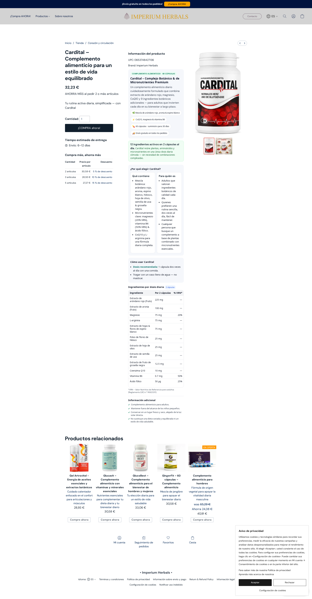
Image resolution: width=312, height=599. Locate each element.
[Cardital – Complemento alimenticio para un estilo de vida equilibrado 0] (209, 146)
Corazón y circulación (101, 43)
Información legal (226, 579)
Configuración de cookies (143, 584)
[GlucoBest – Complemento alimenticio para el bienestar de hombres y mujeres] (141, 458)
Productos (42, 16)
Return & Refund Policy (201, 579)
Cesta (192, 542)
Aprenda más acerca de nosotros (256, 574)
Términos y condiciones (111, 579)
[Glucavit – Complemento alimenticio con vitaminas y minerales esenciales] (110, 458)
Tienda (80, 43)
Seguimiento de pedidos (144, 544)
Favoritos (168, 542)
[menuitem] (240, 43)
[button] (177, 4)
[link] (272, 589)
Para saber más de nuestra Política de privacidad (265, 570)
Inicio (68, 43)
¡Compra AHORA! (20, 16)
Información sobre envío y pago (169, 579)
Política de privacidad (138, 579)
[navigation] (272, 16)
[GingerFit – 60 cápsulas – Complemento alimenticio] (171, 458)
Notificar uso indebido (171, 584)
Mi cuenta (119, 542)
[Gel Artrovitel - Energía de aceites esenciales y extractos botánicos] (79, 458)
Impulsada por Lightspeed (156, 590)
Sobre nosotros (64, 16)
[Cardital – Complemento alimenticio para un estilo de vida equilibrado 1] (224, 146)
